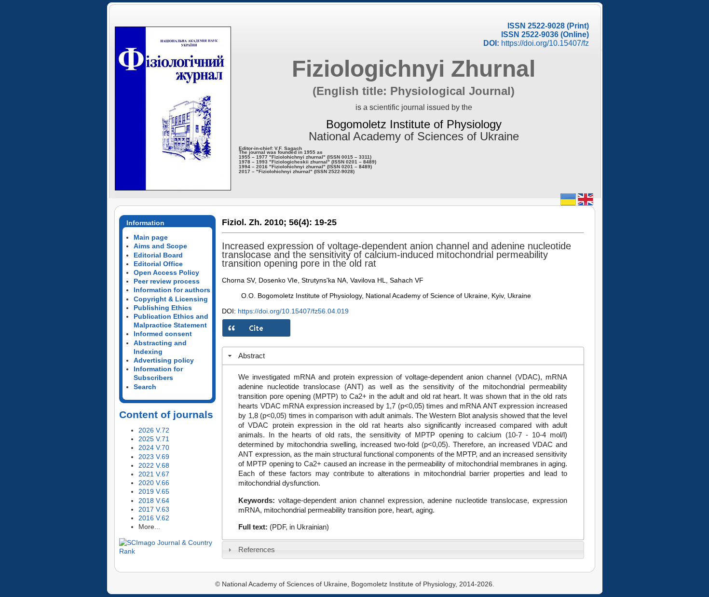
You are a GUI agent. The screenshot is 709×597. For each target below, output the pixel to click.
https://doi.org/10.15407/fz (545, 43)
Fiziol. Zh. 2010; (254, 222)
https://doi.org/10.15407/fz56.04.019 (293, 311)
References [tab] (256, 549)
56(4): (300, 222)
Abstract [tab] (251, 356)
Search (145, 387)
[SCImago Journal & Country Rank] (167, 551)
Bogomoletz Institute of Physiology (414, 124)
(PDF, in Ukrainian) (299, 527)
